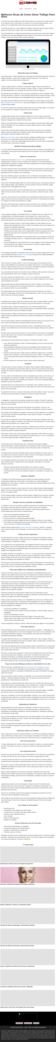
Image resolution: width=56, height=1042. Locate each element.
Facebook (4, 448)
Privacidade (28, 1023)
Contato (36, 1023)
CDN (48, 699)
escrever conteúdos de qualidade (29, 527)
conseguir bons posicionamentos (13, 102)
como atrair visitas (10, 137)
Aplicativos (28, 8)
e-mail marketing (29, 277)
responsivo (28, 553)
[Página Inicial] (28, 2)
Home (21, 8)
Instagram (43, 435)
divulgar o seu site (23, 254)
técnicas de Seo (20, 160)
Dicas (35, 8)
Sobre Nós (19, 1023)
